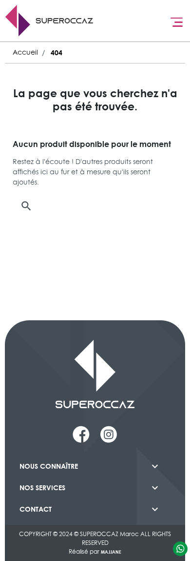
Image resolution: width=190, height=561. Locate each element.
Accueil (25, 52)
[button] (95, 206)
